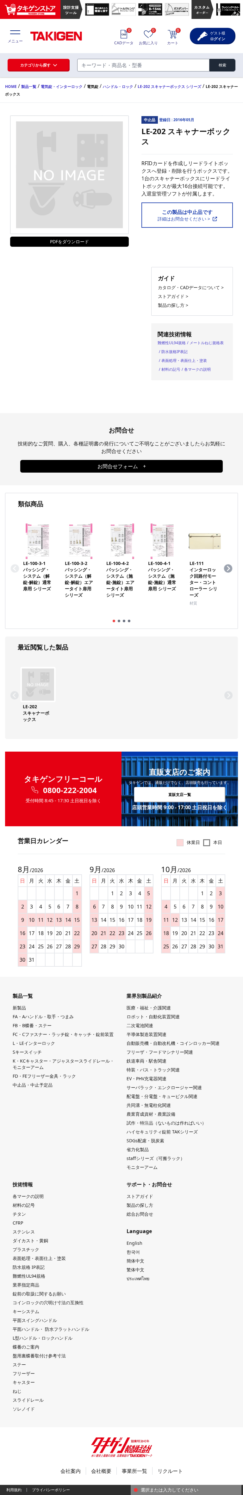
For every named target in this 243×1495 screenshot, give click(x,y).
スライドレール (28, 1400)
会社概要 (101, 1470)
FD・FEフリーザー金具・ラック (44, 1076)
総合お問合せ (140, 1214)
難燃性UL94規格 (172, 342)
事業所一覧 (134, 1470)
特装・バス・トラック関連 (153, 1070)
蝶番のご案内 (26, 1347)
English (134, 1243)
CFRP (18, 1223)
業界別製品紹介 (144, 995)
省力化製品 (138, 1149)
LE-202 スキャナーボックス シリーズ (169, 86)
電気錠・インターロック (62, 86)
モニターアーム (142, 1167)
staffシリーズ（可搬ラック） (156, 1158)
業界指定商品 (26, 1285)
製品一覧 (28, 86)
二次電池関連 (140, 1025)
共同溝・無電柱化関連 (149, 1105)
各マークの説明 (197, 369)
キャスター (24, 1382)
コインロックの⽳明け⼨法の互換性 (48, 1303)
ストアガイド (140, 1196)
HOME (11, 86)
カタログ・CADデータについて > (191, 287)
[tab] (114, 621)
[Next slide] (228, 568)
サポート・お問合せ (149, 1184)
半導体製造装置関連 (146, 1034)
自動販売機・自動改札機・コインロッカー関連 (173, 1043)
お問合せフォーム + (121, 466)
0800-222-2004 (70, 790)
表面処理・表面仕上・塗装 (184, 360)
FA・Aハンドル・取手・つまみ (43, 1017)
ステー (19, 1365)
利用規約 (14, 1489)
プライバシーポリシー (51, 1489)
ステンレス (24, 1232)
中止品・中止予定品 (33, 1085)
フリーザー (24, 1373)
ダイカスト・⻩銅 (30, 1241)
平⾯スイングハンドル (35, 1320)
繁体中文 (135, 1270)
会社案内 (70, 1470)
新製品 (19, 1008)
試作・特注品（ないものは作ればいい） (166, 1123)
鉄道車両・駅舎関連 (146, 1061)
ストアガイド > (173, 296)
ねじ (17, 1391)
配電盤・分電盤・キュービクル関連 (162, 1096)
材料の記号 (170, 369)
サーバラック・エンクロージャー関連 (164, 1087)
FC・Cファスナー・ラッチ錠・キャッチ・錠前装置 (63, 1034)
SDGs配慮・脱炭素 (145, 1141)
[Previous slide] (14, 568)
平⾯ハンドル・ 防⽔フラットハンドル (51, 1329)
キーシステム (26, 1311)
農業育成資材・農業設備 (151, 1114)
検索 (222, 65)
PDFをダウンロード (69, 242)
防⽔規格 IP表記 (29, 1267)
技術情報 (23, 1184)
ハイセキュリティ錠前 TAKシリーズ (162, 1132)
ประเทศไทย (138, 1278)
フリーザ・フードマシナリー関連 (160, 1052)
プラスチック (26, 1249)
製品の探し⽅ (140, 1205)
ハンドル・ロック (118, 86)
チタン (19, 1214)
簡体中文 (135, 1261)
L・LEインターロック (34, 1043)
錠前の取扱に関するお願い (39, 1294)
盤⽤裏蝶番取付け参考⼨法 (39, 1356)
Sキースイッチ (27, 1052)
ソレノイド (24, 1409)
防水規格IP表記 (174, 351)
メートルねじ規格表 (207, 342)
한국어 (133, 1252)
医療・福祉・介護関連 (149, 1008)
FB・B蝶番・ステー (32, 1025)
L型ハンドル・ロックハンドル (42, 1338)
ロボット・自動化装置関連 (153, 1017)
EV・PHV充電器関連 (146, 1079)
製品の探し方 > (173, 305)
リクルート (170, 1470)
